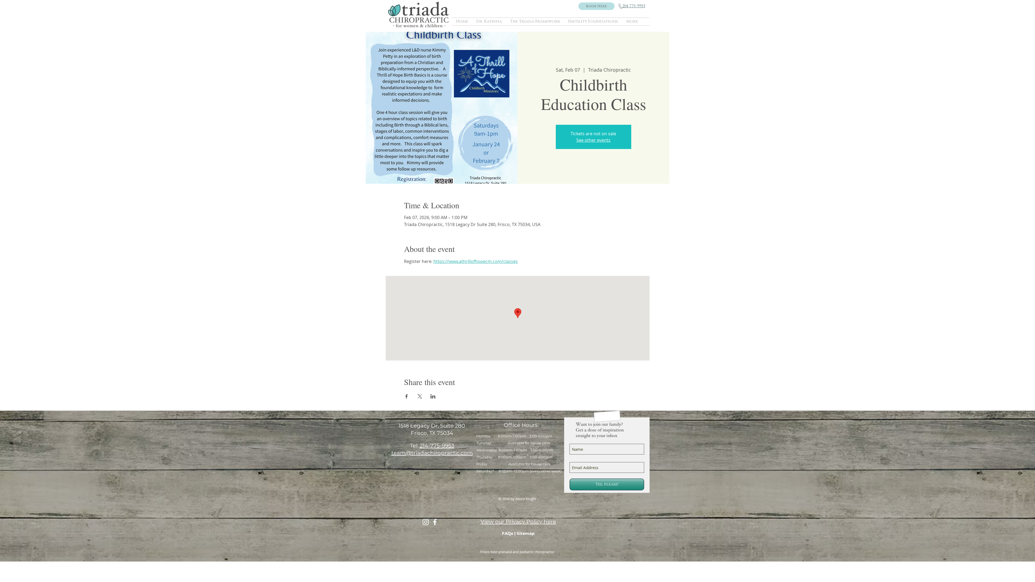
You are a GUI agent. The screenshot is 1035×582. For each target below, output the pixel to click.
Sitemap (525, 533)
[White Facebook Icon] (435, 522)
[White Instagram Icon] (426, 522)
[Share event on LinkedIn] (433, 396)
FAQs (507, 533)
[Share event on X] (419, 396)
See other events (593, 140)
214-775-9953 (437, 445)
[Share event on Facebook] (406, 396)
